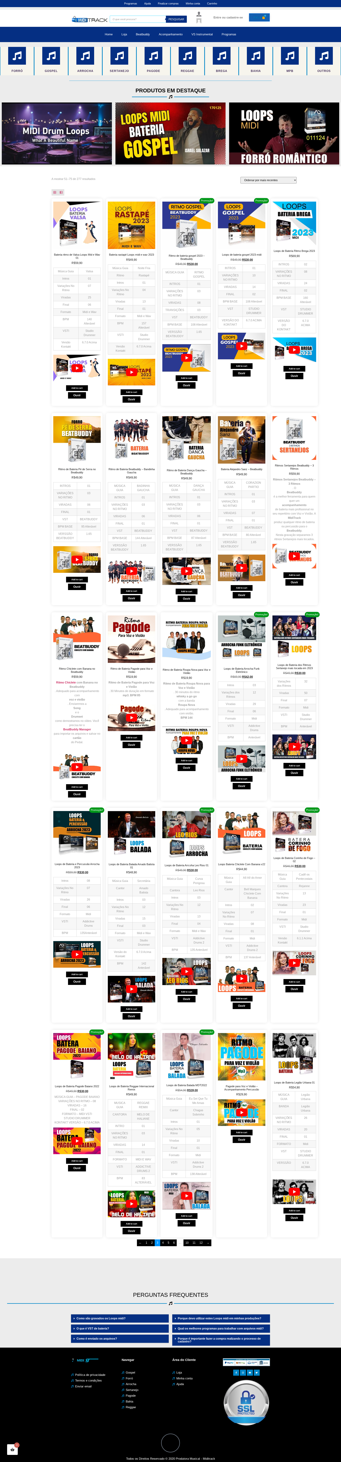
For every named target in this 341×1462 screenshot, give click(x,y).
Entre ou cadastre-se (228, 17)
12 (201, 1242)
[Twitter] (257, 1373)
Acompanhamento (171, 34)
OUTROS (324, 70)
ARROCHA (85, 70)
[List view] (61, 192)
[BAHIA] (256, 56)
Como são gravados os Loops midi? (101, 1318)
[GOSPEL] (51, 56)
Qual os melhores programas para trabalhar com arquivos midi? (221, 1328)
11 (194, 1242)
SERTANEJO (119, 70)
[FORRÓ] (17, 56)
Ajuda (147, 3)
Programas (130, 3)
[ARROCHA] (85, 56)
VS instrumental (202, 34)
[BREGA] (222, 56)
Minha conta (193, 3)
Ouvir (77, 395)
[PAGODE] (153, 56)
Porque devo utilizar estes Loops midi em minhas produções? (219, 1318)
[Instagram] (243, 1373)
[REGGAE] (187, 56)
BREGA (221, 70)
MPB (289, 70)
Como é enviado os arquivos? (97, 1338)
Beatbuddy (143, 34)
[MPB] (290, 56)
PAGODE (153, 70)
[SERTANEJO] (119, 56)
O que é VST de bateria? (93, 1328)
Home (109, 34)
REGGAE (187, 70)
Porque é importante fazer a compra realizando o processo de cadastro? (219, 1340)
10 (187, 1242)
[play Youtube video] (57, 133)
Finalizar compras (168, 3)
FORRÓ (17, 70)
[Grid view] (55, 192)
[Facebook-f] (236, 1373)
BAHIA (256, 70)
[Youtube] (250, 1373)
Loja (124, 34)
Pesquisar (176, 19)
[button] (120, 1318)
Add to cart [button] (77, 388)
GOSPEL (51, 70)
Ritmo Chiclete (66, 682)
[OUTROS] (324, 56)
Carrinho (212, 3)
